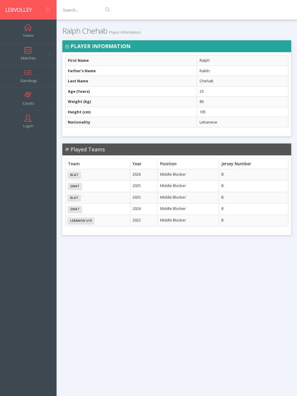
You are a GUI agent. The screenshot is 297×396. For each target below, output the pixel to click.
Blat (74, 174)
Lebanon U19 (81, 220)
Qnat (74, 186)
